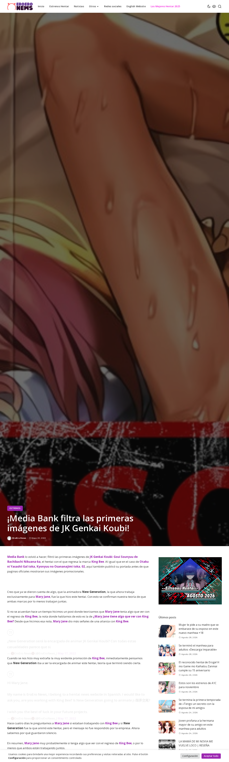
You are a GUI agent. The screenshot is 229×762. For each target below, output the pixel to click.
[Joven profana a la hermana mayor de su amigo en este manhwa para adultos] (167, 727)
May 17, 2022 (67, 653)
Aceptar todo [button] (211, 755)
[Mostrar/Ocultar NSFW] (214, 6)
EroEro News (19, 538)
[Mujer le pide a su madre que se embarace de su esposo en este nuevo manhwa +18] (167, 631)
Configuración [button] (190, 755)
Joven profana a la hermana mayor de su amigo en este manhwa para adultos (196, 725)
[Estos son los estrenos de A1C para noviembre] (167, 687)
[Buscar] (219, 6)
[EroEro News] (20, 6)
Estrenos (15, 508)
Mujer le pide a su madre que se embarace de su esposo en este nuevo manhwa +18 (199, 629)
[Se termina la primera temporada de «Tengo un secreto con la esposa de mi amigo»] (167, 706)
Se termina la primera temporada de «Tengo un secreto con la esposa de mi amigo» (199, 704)
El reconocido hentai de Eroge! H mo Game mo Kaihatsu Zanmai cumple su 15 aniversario (199, 666)
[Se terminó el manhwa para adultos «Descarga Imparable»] (167, 650)
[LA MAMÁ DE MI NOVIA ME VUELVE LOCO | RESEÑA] (167, 746)
